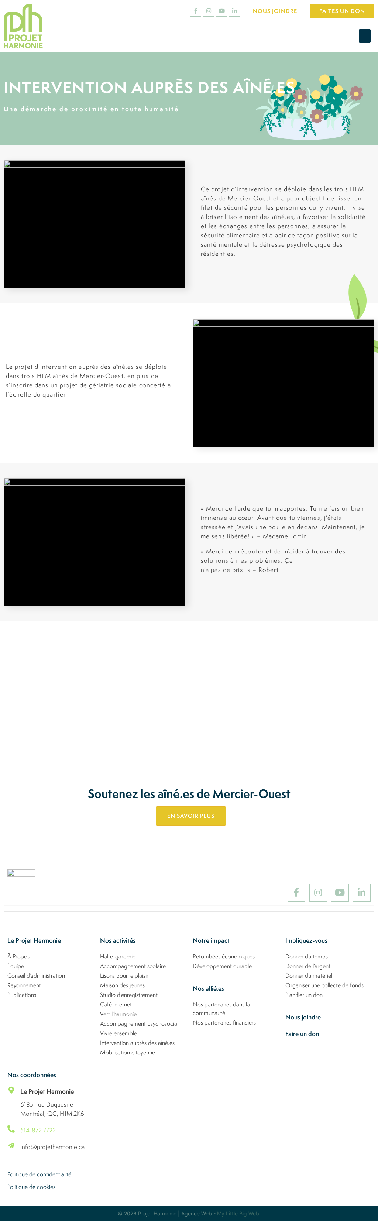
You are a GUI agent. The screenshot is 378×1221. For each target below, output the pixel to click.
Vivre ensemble (118, 1033)
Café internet (116, 1004)
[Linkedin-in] (234, 11)
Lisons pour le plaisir (124, 975)
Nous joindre (303, 1017)
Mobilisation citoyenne (127, 1052)
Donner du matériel (308, 975)
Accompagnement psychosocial (139, 1023)
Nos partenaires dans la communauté (221, 1008)
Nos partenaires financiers (224, 1022)
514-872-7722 (38, 1130)
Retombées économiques (224, 956)
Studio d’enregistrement (129, 995)
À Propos (18, 956)
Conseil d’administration (36, 975)
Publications (21, 995)
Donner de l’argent (307, 966)
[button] (365, 36)
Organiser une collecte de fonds (324, 985)
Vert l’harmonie (118, 1014)
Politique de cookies (31, 1187)
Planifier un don (304, 995)
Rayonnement (24, 985)
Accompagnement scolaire (133, 966)
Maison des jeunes (122, 985)
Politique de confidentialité (39, 1174)
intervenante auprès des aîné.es (224, 720)
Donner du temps (306, 956)
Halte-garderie (117, 956)
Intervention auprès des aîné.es (137, 1043)
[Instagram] (208, 11)
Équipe (15, 966)
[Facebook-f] (195, 11)
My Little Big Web (238, 1213)
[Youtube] (221, 11)
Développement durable (222, 966)
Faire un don (302, 1033)
